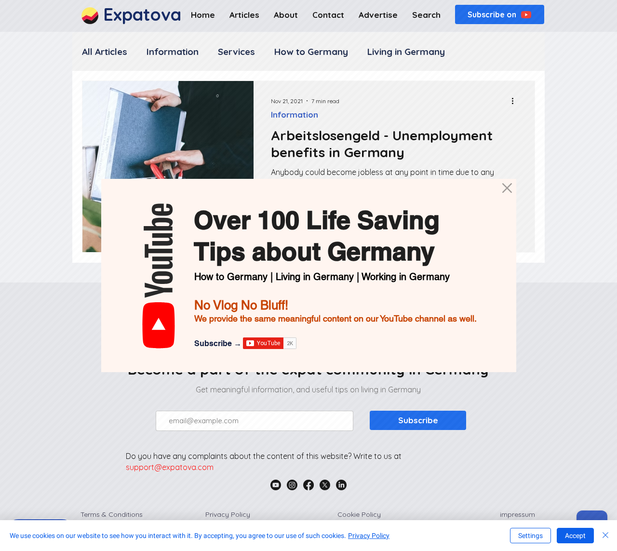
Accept (575, 535)
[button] (507, 188)
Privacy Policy (368, 535)
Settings (530, 535)
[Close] (605, 535)
